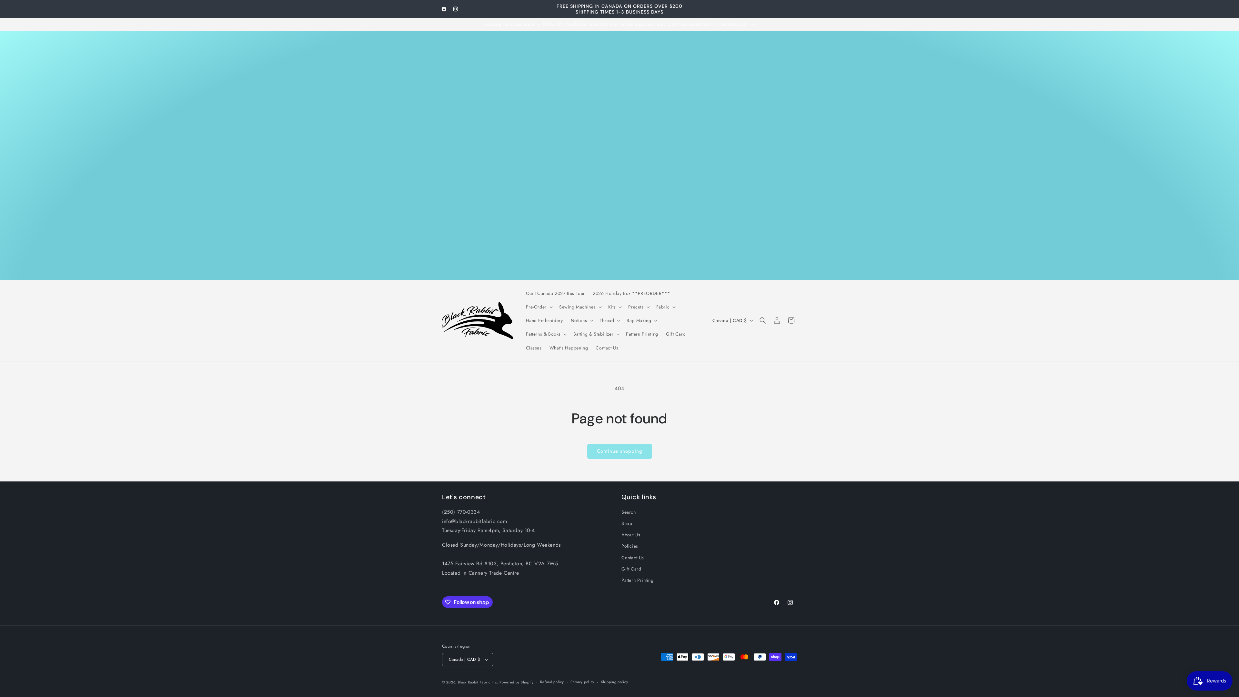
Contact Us (632, 557)
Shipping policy (614, 681)
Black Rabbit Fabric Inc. (478, 682)
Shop (626, 523)
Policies (629, 546)
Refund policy (552, 681)
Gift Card (631, 569)
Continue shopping (619, 451)
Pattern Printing (637, 580)
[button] (538, 307)
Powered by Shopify (516, 682)
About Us (630, 534)
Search (628, 512)
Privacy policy (582, 681)
